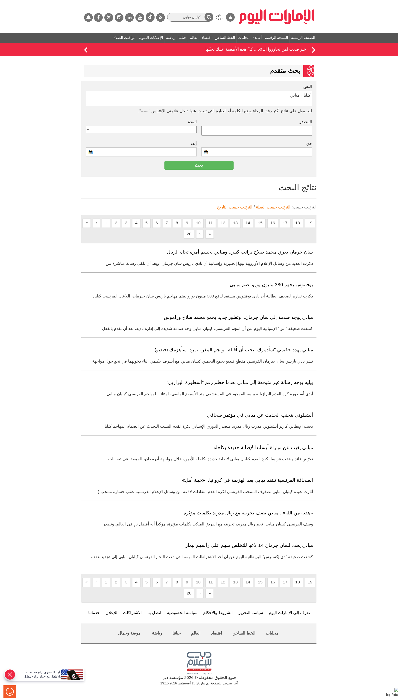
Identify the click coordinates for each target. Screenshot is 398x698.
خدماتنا (94, 612)
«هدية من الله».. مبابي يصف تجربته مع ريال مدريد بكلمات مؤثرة (248, 512)
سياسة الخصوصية (182, 612)
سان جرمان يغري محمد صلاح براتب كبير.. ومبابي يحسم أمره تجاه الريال (240, 251)
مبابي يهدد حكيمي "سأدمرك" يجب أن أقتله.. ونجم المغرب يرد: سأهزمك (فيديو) (234, 349)
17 (285, 223)
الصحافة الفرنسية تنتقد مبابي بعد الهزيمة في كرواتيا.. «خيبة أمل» (247, 480)
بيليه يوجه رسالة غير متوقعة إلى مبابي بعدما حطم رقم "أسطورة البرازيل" (240, 382)
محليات (243, 38)
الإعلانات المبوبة (151, 38)
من (309, 143)
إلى (194, 143)
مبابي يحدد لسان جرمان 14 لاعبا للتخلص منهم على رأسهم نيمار (249, 545)
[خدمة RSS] (160, 17)
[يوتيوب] (139, 17)
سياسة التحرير (250, 612)
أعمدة (257, 38)
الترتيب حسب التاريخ (234, 207)
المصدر (305, 121)
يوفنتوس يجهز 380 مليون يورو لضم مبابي (271, 284)
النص (307, 86)
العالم (194, 38)
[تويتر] (108, 17)
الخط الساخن (225, 38)
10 (198, 223)
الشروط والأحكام (218, 612)
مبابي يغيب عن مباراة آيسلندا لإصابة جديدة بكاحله (263, 447)
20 (189, 234)
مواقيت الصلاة (124, 38)
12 (223, 223)
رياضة (170, 38)
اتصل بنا (154, 612)
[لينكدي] (129, 17)
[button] (209, 17)
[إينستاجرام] (119, 17)
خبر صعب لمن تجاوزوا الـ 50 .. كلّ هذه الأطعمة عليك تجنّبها (255, 49)
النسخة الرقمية (276, 38)
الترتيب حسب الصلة (273, 207)
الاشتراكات (132, 612)
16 (272, 223)
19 (310, 223)
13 (235, 223)
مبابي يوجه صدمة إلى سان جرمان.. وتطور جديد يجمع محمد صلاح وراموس (238, 317)
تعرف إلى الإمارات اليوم (289, 612)
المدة (192, 121)
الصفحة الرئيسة (303, 38)
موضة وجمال (129, 633)
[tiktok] (150, 17)
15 (260, 223)
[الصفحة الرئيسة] (276, 2)
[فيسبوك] (98, 17)
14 (248, 223)
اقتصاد (206, 38)
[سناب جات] (88, 17)
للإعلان (111, 612)
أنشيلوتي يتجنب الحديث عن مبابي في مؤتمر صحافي (260, 415)
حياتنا (182, 38)
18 (297, 223)
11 (210, 223)
